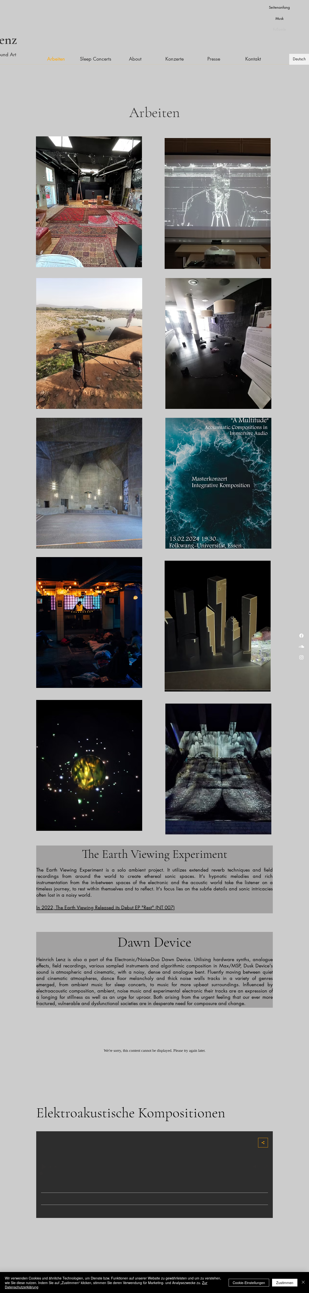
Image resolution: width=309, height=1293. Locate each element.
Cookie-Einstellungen (249, 1282)
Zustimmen (284, 1282)
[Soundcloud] (301, 646)
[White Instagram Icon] (301, 657)
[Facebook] (301, 635)
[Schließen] (303, 1282)
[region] (89, 200)
